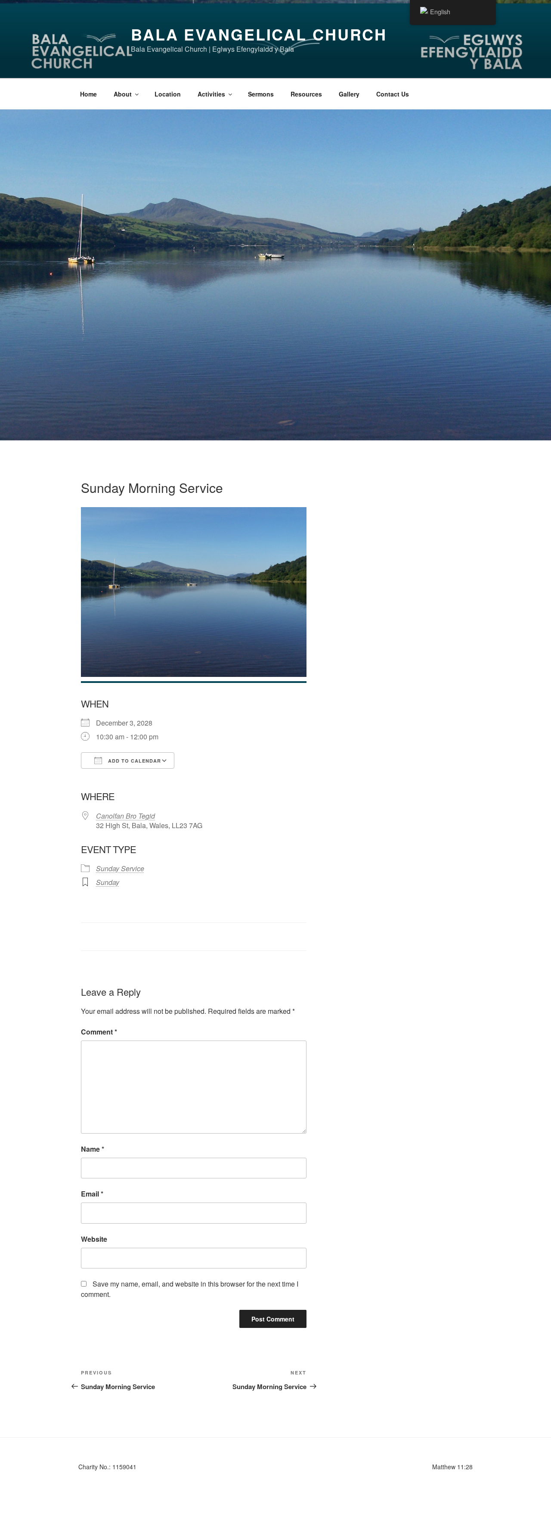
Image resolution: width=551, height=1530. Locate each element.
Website (94, 1239)
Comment (99, 1032)
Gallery (349, 94)
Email (92, 1194)
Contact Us (392, 94)
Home (88, 94)
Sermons (261, 94)
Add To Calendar (133, 760)
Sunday (107, 882)
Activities (211, 94)
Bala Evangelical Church (259, 34)
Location (168, 94)
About (123, 94)
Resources (306, 94)
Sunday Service (120, 868)
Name (92, 1149)
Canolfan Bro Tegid (125, 816)
